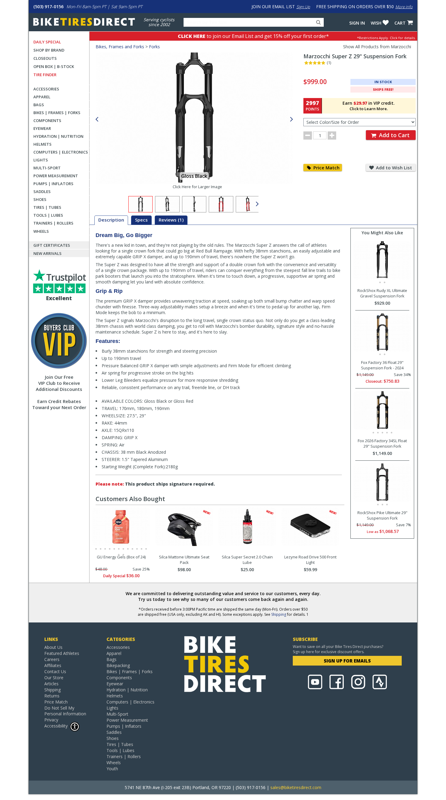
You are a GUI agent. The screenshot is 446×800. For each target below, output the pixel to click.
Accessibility (56, 726)
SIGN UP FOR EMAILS (347, 661)
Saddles (42, 191)
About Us (53, 647)
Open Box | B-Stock (53, 66)
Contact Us (55, 671)
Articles (51, 683)
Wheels (41, 231)
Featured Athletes (61, 653)
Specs (141, 220)
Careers (51, 659)
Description (111, 220)
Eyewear (42, 128)
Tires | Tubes (47, 207)
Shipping (278, 614)
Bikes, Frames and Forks (120, 46)
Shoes (39, 199)
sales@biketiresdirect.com (295, 787)
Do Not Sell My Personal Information (65, 711)
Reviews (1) (171, 220)
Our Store (53, 677)
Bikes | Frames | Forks (56, 112)
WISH (376, 23)
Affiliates (52, 665)
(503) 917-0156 (48, 6)
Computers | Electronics (60, 152)
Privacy (51, 720)
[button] (291, 119)
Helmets (42, 144)
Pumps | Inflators (53, 183)
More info (404, 6)
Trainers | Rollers (53, 223)
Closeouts (45, 58)
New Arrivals (47, 253)
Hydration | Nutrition (58, 136)
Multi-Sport (47, 168)
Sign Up (303, 6)
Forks (154, 46)
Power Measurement (55, 175)
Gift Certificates (51, 245)
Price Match (326, 167)
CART (400, 23)
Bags (38, 104)
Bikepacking (118, 665)
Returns (51, 696)
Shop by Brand (48, 50)
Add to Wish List (393, 167)
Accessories (46, 89)
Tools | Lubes (48, 215)
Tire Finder (44, 74)
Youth (112, 768)
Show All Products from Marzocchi (377, 46)
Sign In (357, 23)
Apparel (41, 97)
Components (47, 120)
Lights (40, 160)
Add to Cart (393, 135)
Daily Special (47, 42)
